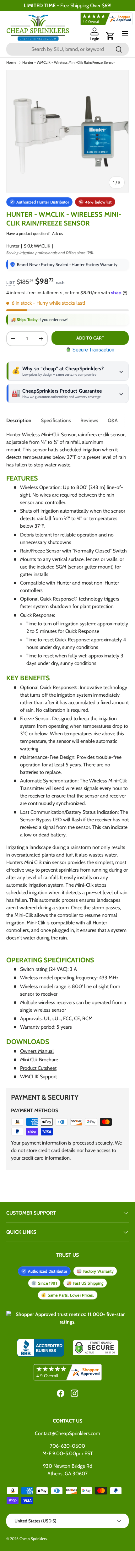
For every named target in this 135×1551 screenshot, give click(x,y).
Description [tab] (18, 420)
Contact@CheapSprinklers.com (67, 1433)
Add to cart (90, 338)
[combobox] (67, 49)
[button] (110, 36)
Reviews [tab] (89, 420)
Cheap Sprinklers (33, 1538)
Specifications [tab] (56, 420)
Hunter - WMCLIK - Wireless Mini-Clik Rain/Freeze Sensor (68, 62)
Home (11, 62)
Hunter (12, 246)
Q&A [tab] (113, 420)
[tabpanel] (67, 756)
